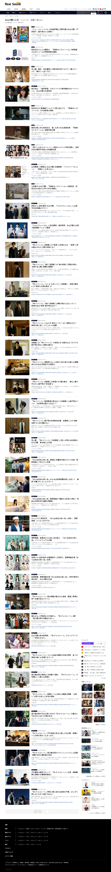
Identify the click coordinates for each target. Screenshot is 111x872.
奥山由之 (59, 60)
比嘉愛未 (58, 235)
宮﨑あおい (34, 138)
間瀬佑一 (48, 177)
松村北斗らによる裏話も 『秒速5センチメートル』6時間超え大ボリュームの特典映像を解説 (54, 50)
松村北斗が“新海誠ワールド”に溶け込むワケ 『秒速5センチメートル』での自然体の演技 (54, 109)
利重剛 (55, 450)
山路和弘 (40, 159)
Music (16, 9)
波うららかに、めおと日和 (38, 178)
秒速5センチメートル (52, 60)
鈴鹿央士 (48, 470)
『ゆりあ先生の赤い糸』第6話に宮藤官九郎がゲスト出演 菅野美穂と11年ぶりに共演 (54, 461)
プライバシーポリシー (10, 865)
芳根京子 (34, 177)
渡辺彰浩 (34, 79)
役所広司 (71, 157)
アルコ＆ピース (35, 745)
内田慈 (46, 255)
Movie (24, 9)
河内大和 (52, 79)
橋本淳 (50, 255)
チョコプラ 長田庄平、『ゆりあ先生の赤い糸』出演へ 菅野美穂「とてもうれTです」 (54, 519)
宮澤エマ (59, 568)
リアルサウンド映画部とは (12, 862)
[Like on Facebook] (94, 9)
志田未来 (49, 568)
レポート (37, 828)
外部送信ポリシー (32, 865)
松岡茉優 (34, 470)
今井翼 (70, 802)
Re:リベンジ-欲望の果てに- (38, 256)
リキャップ (33, 832)
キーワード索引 (9, 856)
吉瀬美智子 (39, 568)
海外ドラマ (32, 12)
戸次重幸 (34, 782)
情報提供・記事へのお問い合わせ (39, 862)
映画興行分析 (50, 828)
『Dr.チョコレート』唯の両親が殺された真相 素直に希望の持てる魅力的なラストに (54, 597)
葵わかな (34, 607)
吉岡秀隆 (44, 138)
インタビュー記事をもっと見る (97, 813)
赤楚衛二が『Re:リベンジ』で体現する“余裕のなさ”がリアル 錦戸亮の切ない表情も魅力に (55, 343)
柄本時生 (62, 157)
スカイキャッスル (67, 216)
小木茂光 (52, 431)
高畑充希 (34, 60)
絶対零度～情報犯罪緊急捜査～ (53, 99)
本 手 (39, 685)
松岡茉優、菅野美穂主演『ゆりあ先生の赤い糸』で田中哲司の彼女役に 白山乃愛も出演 (55, 578)
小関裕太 (44, 177)
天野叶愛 (34, 42)
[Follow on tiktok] (103, 9)
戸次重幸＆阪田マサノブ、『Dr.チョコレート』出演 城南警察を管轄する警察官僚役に (54, 773)
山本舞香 (39, 177)
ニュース (43, 828)
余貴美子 (43, 450)
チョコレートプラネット (56, 470)
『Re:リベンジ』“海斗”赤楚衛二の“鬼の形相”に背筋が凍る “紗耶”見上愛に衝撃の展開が (54, 265)
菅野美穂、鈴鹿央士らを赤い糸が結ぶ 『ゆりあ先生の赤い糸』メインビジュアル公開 (54, 539)
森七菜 (64, 118)
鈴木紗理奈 (39, 607)
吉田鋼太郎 (47, 157)
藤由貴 (54, 745)
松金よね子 (34, 41)
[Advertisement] (66, 3)
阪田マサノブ (45, 782)
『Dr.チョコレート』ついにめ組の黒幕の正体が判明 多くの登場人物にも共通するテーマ (54, 656)
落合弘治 (45, 41)
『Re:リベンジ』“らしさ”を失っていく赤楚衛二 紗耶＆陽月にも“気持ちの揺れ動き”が (54, 285)
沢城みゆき (43, 39)
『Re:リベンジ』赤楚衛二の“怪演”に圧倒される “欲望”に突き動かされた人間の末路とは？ (54, 246)
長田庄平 (65, 470)
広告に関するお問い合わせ (55, 862)
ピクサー (38, 39)
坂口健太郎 (45, 607)
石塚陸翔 (53, 177)
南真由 (73, 41)
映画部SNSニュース (65, 177)
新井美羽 (44, 216)
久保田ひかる (45, 724)
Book (38, 9)
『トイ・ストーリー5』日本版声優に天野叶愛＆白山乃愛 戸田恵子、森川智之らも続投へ (54, 30)
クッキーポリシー (22, 865)
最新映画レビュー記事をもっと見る (96, 776)
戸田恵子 (48, 39)
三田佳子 (34, 568)
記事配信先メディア (44, 865)
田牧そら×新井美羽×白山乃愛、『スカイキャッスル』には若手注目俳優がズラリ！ (54, 207)
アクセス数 (87, 643)
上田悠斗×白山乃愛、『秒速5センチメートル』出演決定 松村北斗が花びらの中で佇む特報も (54, 187)
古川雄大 (70, 626)
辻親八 (68, 39)
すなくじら (64, 275)
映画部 (93, 13)
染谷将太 (34, 157)
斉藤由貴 (43, 157)
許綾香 (65, 41)
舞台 (49, 12)
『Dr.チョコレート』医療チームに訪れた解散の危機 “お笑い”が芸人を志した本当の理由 (54, 695)
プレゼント (58, 12)
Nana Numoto (56, 255)
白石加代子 (34, 159)
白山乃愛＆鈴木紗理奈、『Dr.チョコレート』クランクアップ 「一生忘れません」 (55, 636)
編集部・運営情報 (24, 862)
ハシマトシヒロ (35, 120)
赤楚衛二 (62, 255)
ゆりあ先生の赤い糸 (36, 471)
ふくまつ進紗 (60, 41)
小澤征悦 (55, 626)
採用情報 (66, 862)
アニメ (41, 12)
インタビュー (21, 828)
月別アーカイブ (9, 852)
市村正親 (57, 157)
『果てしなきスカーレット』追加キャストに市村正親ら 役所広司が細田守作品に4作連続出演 (55, 148)
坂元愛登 (34, 237)
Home (8, 9)
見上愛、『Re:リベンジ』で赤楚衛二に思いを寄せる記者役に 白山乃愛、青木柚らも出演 (55, 441)
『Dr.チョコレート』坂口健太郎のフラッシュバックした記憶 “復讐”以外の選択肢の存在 (55, 753)
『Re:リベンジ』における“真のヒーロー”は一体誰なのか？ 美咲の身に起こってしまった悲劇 (54, 324)
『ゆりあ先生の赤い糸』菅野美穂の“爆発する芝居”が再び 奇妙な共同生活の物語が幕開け (55, 500)
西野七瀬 (67, 607)
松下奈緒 (39, 216)
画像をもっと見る (100, 724)
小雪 (62, 235)
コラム (32, 828)
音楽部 (94, 12)
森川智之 (58, 39)
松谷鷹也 (67, 79)
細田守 (38, 157)
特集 (8, 12)
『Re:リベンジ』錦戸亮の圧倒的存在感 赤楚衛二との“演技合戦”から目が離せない (54, 421)
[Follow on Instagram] (98, 9)
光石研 (33, 450)
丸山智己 (47, 411)
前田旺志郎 (61, 607)
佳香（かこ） (49, 216)
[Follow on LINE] (105, 9)
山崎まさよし (40, 118)
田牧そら (55, 216)
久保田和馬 (50, 607)
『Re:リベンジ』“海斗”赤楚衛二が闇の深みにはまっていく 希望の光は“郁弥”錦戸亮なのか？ (54, 304)
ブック (101, 13)
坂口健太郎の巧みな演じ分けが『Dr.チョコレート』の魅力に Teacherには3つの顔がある (55, 714)
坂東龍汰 (39, 79)
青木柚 (53, 138)
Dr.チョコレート (73, 607)
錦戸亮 (38, 255)
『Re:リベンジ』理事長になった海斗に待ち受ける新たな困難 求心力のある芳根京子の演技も (55, 363)
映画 (13, 12)
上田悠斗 (74, 60)
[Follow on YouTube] (100, 9)
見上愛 (47, 79)
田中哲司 (44, 470)
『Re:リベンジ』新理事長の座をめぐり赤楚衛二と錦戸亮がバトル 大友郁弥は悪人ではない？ (54, 402)
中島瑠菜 (57, 79)
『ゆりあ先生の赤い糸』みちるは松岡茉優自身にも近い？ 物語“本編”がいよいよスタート (55, 480)
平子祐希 (71, 743)
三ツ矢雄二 (63, 39)
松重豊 (52, 157)
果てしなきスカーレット (53, 159)
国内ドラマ (22, 12)
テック (101, 12)
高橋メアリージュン (41, 235)
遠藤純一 (69, 41)
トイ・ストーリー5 (52, 41)
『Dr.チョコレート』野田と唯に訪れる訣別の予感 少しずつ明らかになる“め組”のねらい (54, 793)
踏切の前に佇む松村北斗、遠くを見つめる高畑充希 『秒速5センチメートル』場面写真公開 (54, 128)
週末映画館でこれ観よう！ (62, 828)
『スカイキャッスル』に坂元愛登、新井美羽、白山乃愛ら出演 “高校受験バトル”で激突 (55, 226)
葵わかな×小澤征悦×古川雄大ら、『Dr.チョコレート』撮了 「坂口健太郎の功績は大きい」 (54, 617)
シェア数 (100, 643)
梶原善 (59, 450)
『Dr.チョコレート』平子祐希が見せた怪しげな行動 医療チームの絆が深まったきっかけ (54, 734)
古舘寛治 (47, 431)
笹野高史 (43, 255)
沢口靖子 (34, 99)
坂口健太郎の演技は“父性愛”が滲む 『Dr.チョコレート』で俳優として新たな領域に (54, 675)
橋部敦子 (53, 489)
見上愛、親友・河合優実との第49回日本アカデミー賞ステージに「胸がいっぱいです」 (54, 70)
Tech (31, 9)
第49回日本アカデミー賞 (37, 81)
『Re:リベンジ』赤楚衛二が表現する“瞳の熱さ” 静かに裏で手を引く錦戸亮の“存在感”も (54, 382)
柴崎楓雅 (66, 235)
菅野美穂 (39, 470)
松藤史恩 (75, 235)
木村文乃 (34, 216)
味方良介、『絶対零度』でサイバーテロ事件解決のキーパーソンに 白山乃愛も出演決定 (55, 89)
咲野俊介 (72, 39)
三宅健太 (53, 39)
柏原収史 (62, 353)
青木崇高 (67, 157)
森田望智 (44, 79)
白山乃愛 (40, 41)
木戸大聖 (70, 470)
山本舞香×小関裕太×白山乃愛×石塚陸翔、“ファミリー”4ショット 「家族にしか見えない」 (54, 168)
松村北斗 (39, 60)
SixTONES (44, 60)
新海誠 (45, 118)
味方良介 (39, 99)
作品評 (27, 828)
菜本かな (64, 60)
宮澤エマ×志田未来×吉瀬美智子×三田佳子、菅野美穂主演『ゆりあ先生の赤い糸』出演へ (54, 558)
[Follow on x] (96, 9)
